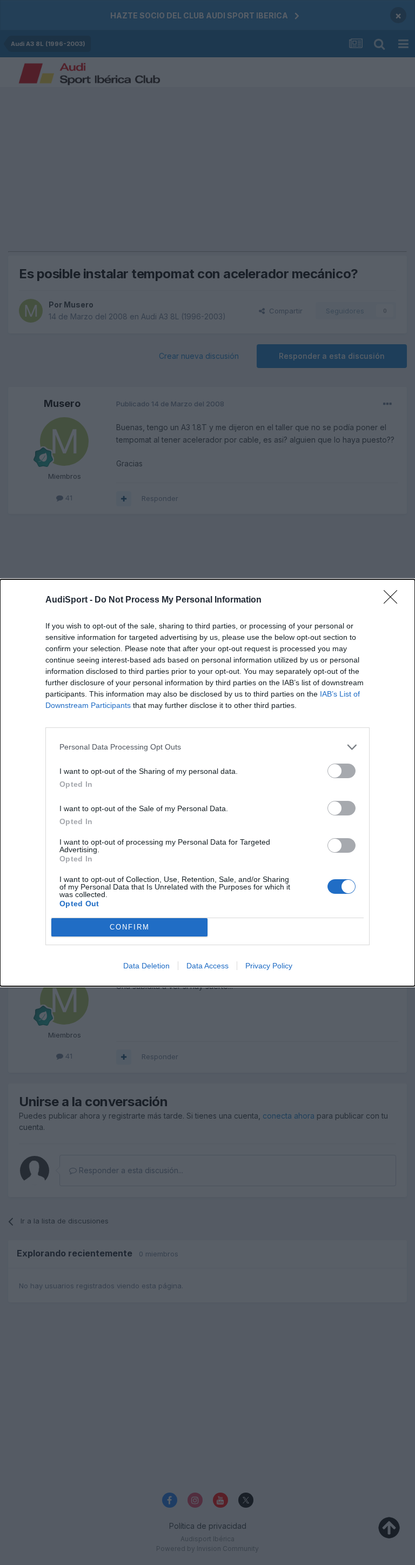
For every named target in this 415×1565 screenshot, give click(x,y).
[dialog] (207, 782)
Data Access (207, 965)
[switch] (341, 771)
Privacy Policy (268, 965)
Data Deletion (146, 965)
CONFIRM (130, 927)
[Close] (394, 600)
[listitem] (207, 747)
